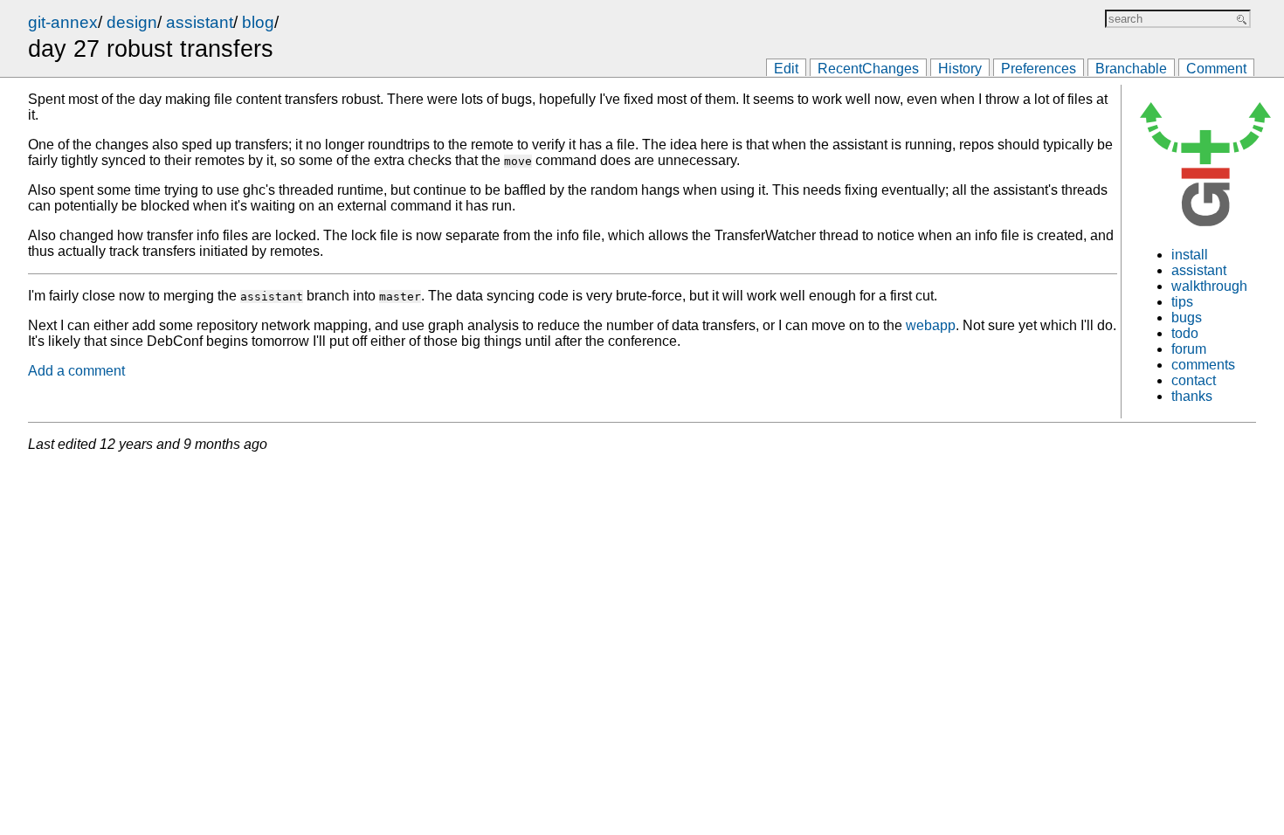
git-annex (63, 22)
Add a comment (76, 370)
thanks (1191, 396)
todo (1184, 333)
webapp (931, 325)
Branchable (1131, 68)
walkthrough (1209, 286)
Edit (786, 68)
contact (1193, 380)
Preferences (1038, 68)
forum (1188, 349)
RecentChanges (868, 68)
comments (1203, 364)
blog (258, 22)
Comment (1216, 68)
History (960, 68)
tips (1182, 301)
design (132, 22)
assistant (199, 22)
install (1189, 254)
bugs (1186, 317)
